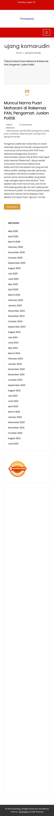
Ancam (38, 730)
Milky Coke (26, 636)
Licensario (39, 626)
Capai (31, 750)
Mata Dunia (35, 670)
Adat (33, 726)
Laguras (12, 586)
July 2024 (13, 337)
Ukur (24, 753)
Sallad (16, 576)
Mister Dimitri (36, 576)
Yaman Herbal (24, 643)
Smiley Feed (21, 590)
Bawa (23, 736)
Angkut (11, 733)
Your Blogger (14, 713)
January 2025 (15, 305)
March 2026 (14, 241)
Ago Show (27, 580)
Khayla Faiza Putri (17, 686)
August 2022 (14, 438)
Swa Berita (25, 540)
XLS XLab (12, 643)
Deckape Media (30, 646)
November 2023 (16, 374)
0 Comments (26, 124)
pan (17, 130)
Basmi (35, 733)
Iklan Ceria (37, 533)
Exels (19, 586)
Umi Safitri (34, 720)
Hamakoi (40, 560)
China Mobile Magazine (20, 583)
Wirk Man (25, 676)
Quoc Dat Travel (23, 523)
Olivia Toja (36, 540)
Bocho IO (12, 653)
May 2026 (13, 231)
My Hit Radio (37, 553)
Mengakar (20, 746)
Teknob (12, 673)
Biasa (20, 740)
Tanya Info (13, 783)
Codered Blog (32, 606)
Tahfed (16, 676)
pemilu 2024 (25, 130)
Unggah (39, 750)
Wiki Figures (27, 506)
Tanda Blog (32, 776)
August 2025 (14, 268)
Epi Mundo (40, 530)
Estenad (31, 560)
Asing (18, 733)
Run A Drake (24, 650)
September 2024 (17, 326)
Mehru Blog (14, 540)
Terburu (36, 740)
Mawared (25, 623)
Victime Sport (24, 633)
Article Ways (33, 616)
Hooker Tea (14, 600)
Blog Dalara (21, 530)
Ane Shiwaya (27, 603)
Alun (10, 730)
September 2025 (16, 262)
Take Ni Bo (31, 513)
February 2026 (15, 247)
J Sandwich (38, 656)
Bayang (12, 736)
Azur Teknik (34, 493)
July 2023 (12, 395)
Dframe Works (20, 516)
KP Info (39, 556)
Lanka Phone (14, 500)
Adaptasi (26, 726)
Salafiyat (27, 533)
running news (39, 133)
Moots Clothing (32, 563)
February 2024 (15, 358)
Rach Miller (37, 583)
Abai (39, 726)
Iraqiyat (17, 610)
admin (9, 124)
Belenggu (13, 740)
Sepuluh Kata (14, 773)
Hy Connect (20, 560)
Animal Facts (29, 640)
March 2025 (14, 294)
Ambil (20, 730)
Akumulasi (29, 730)
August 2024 (14, 332)
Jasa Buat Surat (16, 563)
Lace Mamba (14, 503)
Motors (11, 493)
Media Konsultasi (31, 780)
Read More (12, 206)
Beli (18, 736)
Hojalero (19, 573)
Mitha (21, 546)
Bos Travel (23, 670)
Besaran (23, 760)
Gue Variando (15, 640)
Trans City (21, 673)
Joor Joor (32, 613)
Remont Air (14, 656)
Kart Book (27, 586)
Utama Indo (29, 556)
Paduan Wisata (29, 716)
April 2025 (13, 289)
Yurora (24, 543)
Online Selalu (14, 716)
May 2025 (13, 284)
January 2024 (15, 363)
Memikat (12, 763)
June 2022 (13, 443)
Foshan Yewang (25, 510)
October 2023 (15, 379)
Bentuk (27, 740)
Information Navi (16, 666)
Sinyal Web (36, 706)
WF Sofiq (24, 576)
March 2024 (14, 353)
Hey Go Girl (36, 500)
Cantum (19, 743)
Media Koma (14, 710)
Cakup (27, 743)
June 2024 (13, 342)
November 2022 (16, 427)
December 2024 (16, 310)
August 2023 (14, 390)
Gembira (22, 763)
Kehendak (19, 766)
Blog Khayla (22, 696)
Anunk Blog (21, 493)
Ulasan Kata (33, 753)
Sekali (11, 766)
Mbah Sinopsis (32, 546)
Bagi (29, 733)
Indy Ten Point (15, 630)
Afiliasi (11, 726)
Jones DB (30, 666)
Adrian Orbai (34, 590)
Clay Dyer (23, 653)
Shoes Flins (36, 610)
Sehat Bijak (29, 723)
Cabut (11, 743)
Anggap (36, 746)
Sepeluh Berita (15, 780)
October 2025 (15, 257)
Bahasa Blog (19, 776)
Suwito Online (21, 680)
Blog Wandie (26, 700)
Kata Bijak (13, 546)
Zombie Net (25, 570)
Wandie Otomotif (29, 693)
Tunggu (18, 753)
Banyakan (13, 760)
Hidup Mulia (38, 580)
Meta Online (35, 543)
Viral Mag (23, 812)
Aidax (11, 560)
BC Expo (22, 616)
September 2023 (16, 385)
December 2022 (16, 422)
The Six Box (28, 630)
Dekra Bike (13, 620)
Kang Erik (32, 673)
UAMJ (39, 640)
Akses (29, 746)
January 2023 (15, 417)
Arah (24, 733)
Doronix (25, 500)
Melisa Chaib (14, 543)
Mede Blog (18, 606)
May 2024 (13, 347)
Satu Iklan (27, 713)
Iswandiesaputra (35, 683)
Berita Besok (27, 710)
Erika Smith (13, 593)
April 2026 (13, 236)
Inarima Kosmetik (24, 626)
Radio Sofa (13, 683)
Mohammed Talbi (17, 613)
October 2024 (15, 321)
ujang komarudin (12, 136)
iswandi (23, 683)
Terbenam (31, 736)
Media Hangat (26, 783)
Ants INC (23, 520)
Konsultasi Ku (34, 770)
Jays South (13, 550)
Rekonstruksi (14, 580)
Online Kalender (28, 620)
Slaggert (25, 553)
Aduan (34, 743)
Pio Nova (26, 610)
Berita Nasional (22, 706)
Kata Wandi (21, 690)
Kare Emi (16, 603)
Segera (40, 763)
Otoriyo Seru (14, 636)
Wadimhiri (13, 520)
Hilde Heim (33, 516)
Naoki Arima (26, 656)
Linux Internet (15, 660)
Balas (41, 733)
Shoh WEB (13, 570)
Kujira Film (33, 600)
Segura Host (24, 596)
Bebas (41, 736)
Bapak (26, 756)
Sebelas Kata (39, 713)
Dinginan (34, 756)
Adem (11, 746)
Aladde (17, 553)
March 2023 (14, 411)
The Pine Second (28, 593)
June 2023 (13, 401)
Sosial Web (40, 710)
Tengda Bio (36, 596)
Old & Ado (38, 636)
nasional (10, 130)
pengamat (37, 130)
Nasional (10, 127)
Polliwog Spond (29, 503)
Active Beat (39, 643)
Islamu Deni (38, 536)
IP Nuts (34, 633)
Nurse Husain (27, 566)
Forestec (33, 653)
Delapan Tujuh (15, 496)
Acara (18, 726)
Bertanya (40, 723)
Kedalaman (34, 760)
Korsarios (35, 623)
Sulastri (38, 566)
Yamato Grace (23, 536)
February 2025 (15, 300)
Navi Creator (35, 680)
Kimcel (39, 496)
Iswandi (30, 686)
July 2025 (13, 273)
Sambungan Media (17, 770)
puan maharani (11, 133)
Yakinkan (31, 763)
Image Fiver (29, 496)
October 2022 (15, 433)
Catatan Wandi (35, 690)
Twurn (31, 530)
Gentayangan (15, 756)
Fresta (23, 550)
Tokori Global (15, 646)
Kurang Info (27, 703)
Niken (11, 680)
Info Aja (19, 723)
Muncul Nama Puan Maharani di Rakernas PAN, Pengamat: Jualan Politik (26, 110)
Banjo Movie (37, 650)
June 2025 (13, 278)
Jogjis (42, 546)
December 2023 (16, 369)
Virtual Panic (14, 566)
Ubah (11, 753)
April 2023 (13, 406)
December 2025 (16, 252)
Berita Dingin (28, 773)
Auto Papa (20, 526)
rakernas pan (26, 133)
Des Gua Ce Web (31, 660)
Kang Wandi (14, 693)
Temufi (24, 600)
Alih (15, 730)
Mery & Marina (31, 573)
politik (46, 130)
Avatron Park (33, 526)
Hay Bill (41, 653)
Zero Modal (20, 513)
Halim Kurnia (21, 720)
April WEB (32, 550)
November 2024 (16, 316)
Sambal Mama (15, 556)
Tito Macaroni (29, 663)
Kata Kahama (15, 533)
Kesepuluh (30, 766)
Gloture (37, 586)
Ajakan (41, 743)
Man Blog (35, 676)
